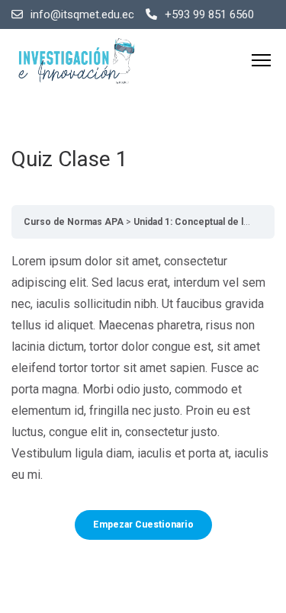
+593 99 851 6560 (209, 14)
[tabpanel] (143, 368)
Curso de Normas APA (74, 222)
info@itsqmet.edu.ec (82, 14)
